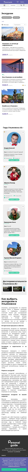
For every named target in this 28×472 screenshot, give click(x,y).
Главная (3, 8)
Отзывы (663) (18, 195)
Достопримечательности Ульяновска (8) (15, 282)
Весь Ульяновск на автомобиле (12, 77)
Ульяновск (12, 8)
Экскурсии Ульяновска (21, 8)
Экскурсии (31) (9, 195)
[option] (7, 289)
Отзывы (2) (17, 158)
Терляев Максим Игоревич (12, 258)
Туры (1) (7, 197)
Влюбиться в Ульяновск (10, 106)
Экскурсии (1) (9, 270)
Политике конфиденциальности (17, 465)
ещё (3, 21)
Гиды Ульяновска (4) (13, 127)
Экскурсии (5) (9, 158)
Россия (7, 8)
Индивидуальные (7, 17)
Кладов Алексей (9, 148)
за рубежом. (17, 451)
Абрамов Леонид (9, 183)
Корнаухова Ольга (10, 222)
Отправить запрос (14, 160)
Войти (22, 2)
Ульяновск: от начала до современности (10, 44)
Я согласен (14, 469)
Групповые (16, 17)
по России (10, 451)
